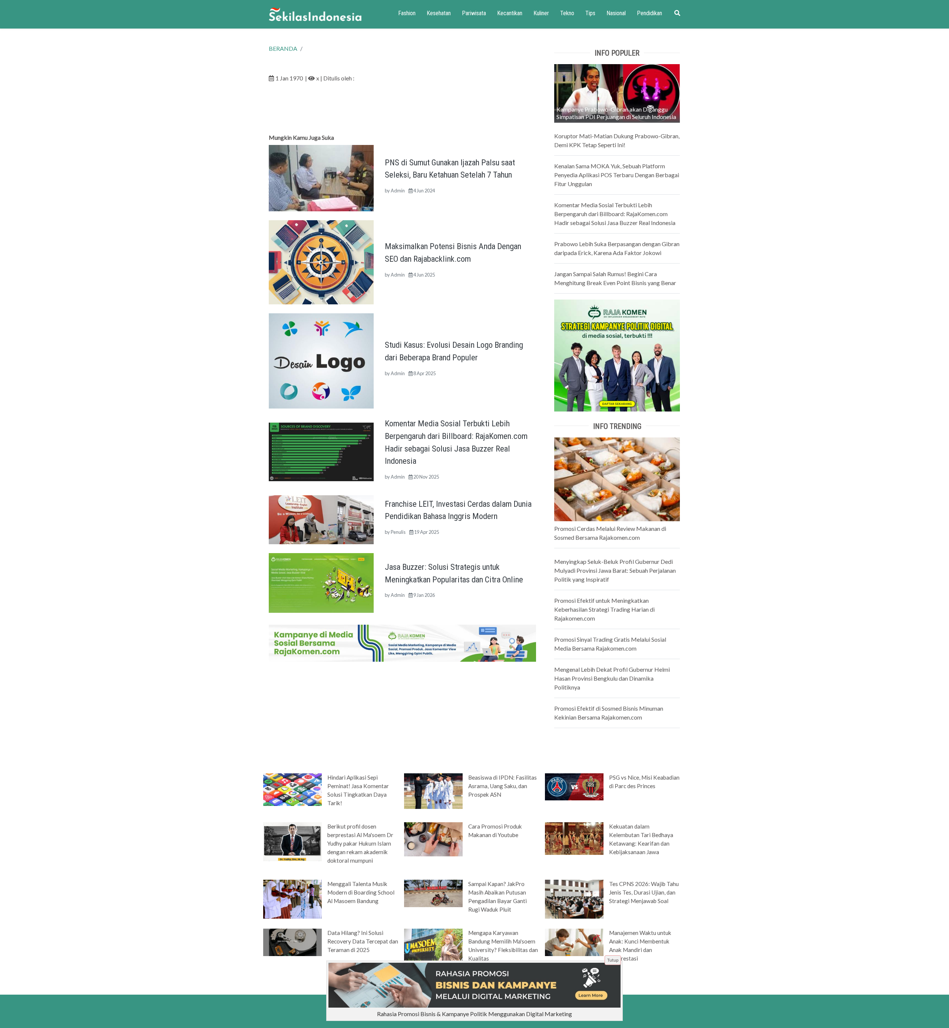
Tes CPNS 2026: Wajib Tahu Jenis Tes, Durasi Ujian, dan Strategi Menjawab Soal (644, 892)
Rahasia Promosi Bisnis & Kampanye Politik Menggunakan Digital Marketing (474, 1013)
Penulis (398, 532)
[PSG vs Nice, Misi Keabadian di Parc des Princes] (574, 786)
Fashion (407, 13)
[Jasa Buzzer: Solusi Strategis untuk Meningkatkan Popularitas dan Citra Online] (321, 582)
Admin (398, 191)
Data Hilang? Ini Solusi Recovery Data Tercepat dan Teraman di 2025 (362, 941)
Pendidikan (649, 13)
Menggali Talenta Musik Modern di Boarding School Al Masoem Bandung (360, 892)
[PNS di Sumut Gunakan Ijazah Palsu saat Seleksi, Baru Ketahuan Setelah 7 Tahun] (321, 177)
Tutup (612, 960)
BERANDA (283, 48)
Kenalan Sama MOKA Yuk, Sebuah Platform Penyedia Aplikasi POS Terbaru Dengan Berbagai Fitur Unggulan (616, 174)
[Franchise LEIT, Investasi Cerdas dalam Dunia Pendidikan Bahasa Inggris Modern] (321, 518)
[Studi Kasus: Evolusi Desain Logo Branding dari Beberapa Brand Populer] (321, 360)
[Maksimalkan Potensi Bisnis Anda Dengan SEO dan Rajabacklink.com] (321, 261)
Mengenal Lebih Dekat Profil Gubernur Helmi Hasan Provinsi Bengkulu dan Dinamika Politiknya (612, 678)
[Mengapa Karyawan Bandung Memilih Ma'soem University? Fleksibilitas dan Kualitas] (433, 948)
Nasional (616, 13)
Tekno (567, 13)
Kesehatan (439, 13)
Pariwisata (474, 13)
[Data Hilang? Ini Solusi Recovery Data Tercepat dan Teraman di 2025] (292, 942)
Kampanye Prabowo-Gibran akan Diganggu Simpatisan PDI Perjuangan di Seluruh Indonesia (616, 113)
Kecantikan (509, 13)
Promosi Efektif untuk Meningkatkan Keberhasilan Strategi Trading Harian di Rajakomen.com (604, 609)
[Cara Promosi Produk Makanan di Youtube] (433, 839)
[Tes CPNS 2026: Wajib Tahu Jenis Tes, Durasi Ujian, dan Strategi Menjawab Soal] (574, 899)
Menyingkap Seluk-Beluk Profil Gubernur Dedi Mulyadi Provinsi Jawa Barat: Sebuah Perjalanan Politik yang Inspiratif (615, 570)
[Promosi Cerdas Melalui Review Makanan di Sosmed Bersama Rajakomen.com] (617, 478)
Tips (590, 13)
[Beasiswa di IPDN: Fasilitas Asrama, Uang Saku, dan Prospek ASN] (433, 790)
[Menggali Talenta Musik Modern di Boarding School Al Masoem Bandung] (292, 899)
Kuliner (541, 13)
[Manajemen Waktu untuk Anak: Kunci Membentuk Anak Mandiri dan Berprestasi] (574, 942)
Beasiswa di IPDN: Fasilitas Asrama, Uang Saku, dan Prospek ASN (502, 786)
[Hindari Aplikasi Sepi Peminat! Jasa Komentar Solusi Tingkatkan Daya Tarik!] (292, 789)
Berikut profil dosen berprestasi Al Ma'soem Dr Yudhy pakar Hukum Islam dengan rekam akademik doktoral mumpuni (360, 843)
